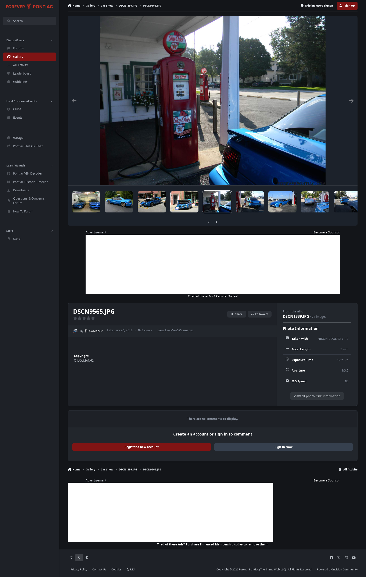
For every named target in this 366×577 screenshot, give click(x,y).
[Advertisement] (213, 264)
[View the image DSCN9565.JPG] (217, 201)
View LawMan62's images (176, 330)
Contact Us (99, 569)
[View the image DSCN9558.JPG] (282, 201)
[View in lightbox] (213, 100)
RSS (132, 569)
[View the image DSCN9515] (119, 201)
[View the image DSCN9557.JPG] (315, 201)
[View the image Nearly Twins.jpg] (86, 201)
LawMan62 (95, 331)
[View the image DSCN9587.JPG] (184, 201)
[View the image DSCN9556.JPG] (348, 201)
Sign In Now (284, 447)
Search (18, 21)
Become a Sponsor (326, 232)
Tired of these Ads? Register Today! (213, 296)
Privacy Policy (79, 569)
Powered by (337, 569)
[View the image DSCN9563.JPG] (250, 201)
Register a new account (142, 447)
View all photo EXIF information (317, 396)
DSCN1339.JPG (296, 316)
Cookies (116, 569)
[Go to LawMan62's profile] (75, 331)
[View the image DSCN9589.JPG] (152, 201)
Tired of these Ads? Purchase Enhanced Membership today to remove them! (212, 544)
